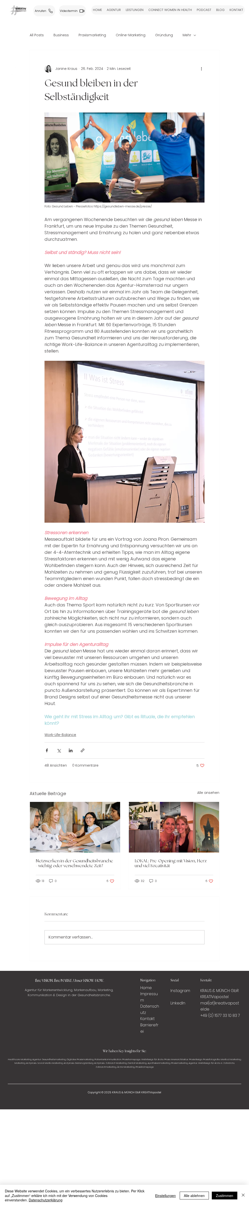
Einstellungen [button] (165, 1195)
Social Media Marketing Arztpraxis (55, 1063)
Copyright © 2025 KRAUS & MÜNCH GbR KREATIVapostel (124, 1092)
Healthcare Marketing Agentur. (24, 1059)
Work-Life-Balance (60, 734)
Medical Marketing (231, 1059)
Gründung (164, 35)
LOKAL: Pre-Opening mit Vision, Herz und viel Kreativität (171, 863)
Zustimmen (224, 1195)
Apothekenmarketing (159, 1063)
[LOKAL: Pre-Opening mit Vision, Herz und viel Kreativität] (174, 827)
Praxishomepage (131, 1059)
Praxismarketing (92, 35)
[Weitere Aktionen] (202, 69)
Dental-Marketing (137, 1063)
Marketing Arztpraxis (25, 1063)
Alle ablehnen (194, 1195)
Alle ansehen (208, 792)
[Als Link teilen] (82, 750)
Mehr (187, 35)
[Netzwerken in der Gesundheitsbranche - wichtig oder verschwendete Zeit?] (75, 827)
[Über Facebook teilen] (46, 750)
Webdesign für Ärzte (152, 1059)
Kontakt (147, 1018)
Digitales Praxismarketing (80, 1059)
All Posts (37, 35)
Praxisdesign (195, 1059)
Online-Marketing (130, 35)
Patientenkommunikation (108, 1059)
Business (61, 35)
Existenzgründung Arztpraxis (90, 1063)
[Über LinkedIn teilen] (70, 750)
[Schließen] (243, 1195)
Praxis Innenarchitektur (176, 1059)
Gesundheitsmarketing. (54, 1059)
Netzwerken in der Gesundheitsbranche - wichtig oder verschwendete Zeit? (74, 863)
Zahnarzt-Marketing (116, 1063)
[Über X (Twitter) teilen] (58, 750)
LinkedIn (177, 1003)
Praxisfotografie (211, 1059)
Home (146, 988)
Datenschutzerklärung (45, 1199)
